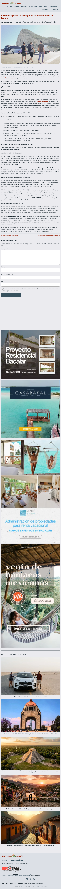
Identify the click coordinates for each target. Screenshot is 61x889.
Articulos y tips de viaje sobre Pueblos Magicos (18, 22)
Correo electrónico (7, 274)
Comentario (5, 249)
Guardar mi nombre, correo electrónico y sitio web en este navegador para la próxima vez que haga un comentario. (30, 290)
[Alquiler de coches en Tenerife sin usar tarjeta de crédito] (30, 676)
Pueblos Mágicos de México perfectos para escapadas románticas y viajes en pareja (30, 809)
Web (2, 281)
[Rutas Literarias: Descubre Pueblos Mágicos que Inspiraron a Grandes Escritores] (30, 827)
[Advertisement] (30, 315)
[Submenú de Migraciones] (49, 9)
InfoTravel (15, 874)
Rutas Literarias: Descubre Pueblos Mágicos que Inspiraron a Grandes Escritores (30, 845)
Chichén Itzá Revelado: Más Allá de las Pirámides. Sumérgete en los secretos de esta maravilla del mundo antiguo (30, 772)
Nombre (4, 267)
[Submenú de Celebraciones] (58, 6)
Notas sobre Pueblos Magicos (46, 22)
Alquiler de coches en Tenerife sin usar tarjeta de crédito (30, 697)
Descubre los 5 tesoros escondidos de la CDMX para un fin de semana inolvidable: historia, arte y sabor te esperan (31, 734)
